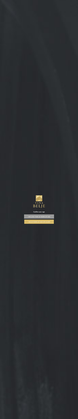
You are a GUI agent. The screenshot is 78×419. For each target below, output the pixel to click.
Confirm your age (39, 212)
